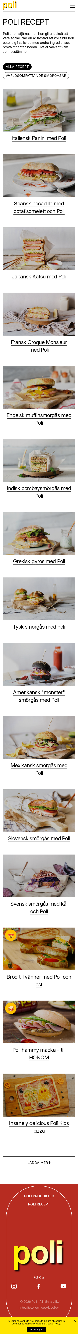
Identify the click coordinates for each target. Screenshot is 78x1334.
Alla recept (17, 67)
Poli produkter (39, 1197)
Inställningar (36, 1329)
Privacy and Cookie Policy (46, 1323)
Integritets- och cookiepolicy (39, 1308)
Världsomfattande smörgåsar (36, 76)
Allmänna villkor (50, 1302)
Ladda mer (37, 1163)
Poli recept (39, 1205)
